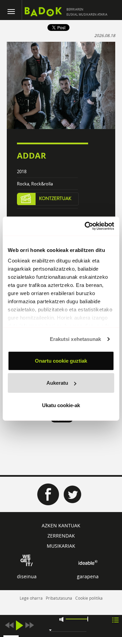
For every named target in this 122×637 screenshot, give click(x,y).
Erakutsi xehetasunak (75, 339)
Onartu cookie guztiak (61, 360)
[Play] (19, 625)
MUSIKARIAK (61, 546)
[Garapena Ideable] (88, 562)
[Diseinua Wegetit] (26, 560)
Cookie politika (89, 598)
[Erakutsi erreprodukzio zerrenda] (115, 619)
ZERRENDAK (61, 535)
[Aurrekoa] (9, 625)
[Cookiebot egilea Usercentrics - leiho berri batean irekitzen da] (86, 226)
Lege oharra (31, 598)
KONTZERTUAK (55, 198)
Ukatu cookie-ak (61, 405)
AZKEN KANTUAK (61, 525)
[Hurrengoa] (29, 625)
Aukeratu (57, 383)
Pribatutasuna (59, 598)
